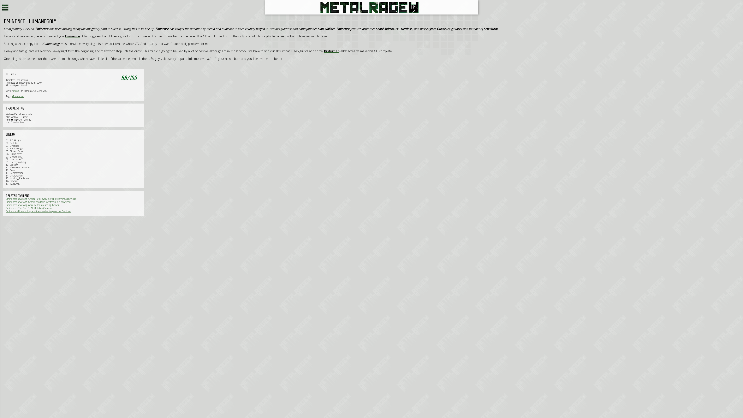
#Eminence (18, 96)
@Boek (16, 91)
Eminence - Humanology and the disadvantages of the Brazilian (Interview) (38, 213)
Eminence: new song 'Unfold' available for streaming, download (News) (38, 203)
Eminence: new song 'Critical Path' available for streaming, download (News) (41, 200)
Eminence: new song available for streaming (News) (32, 205)
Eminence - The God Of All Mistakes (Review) (29, 208)
